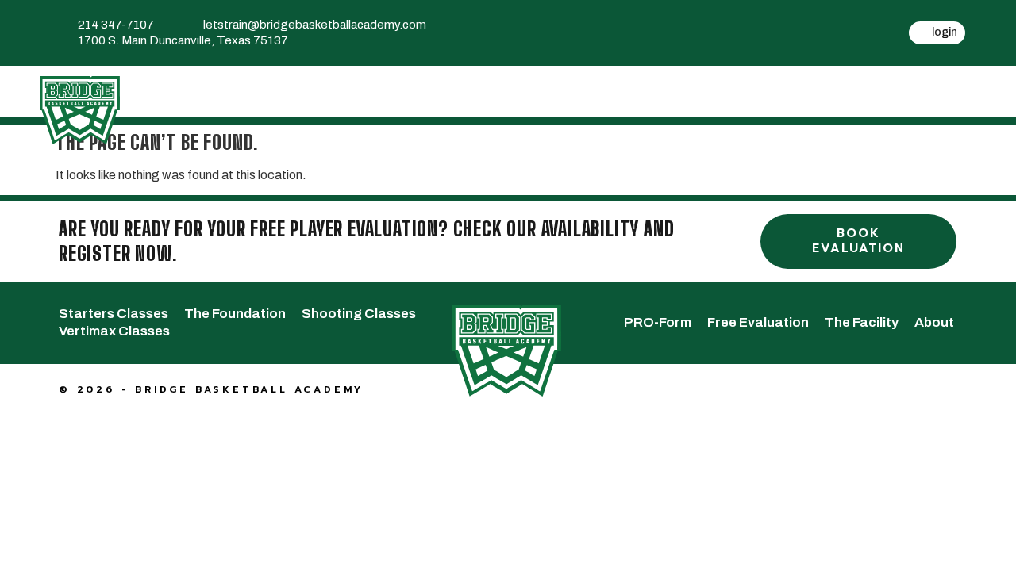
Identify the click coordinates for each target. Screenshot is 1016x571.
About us (924, 90)
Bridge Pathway (213, 90)
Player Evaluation (486, 90)
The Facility (810, 90)
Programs (347, 90)
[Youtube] (771, 16)
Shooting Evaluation (657, 90)
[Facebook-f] (689, 16)
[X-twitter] (731, 16)
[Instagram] (771, 50)
